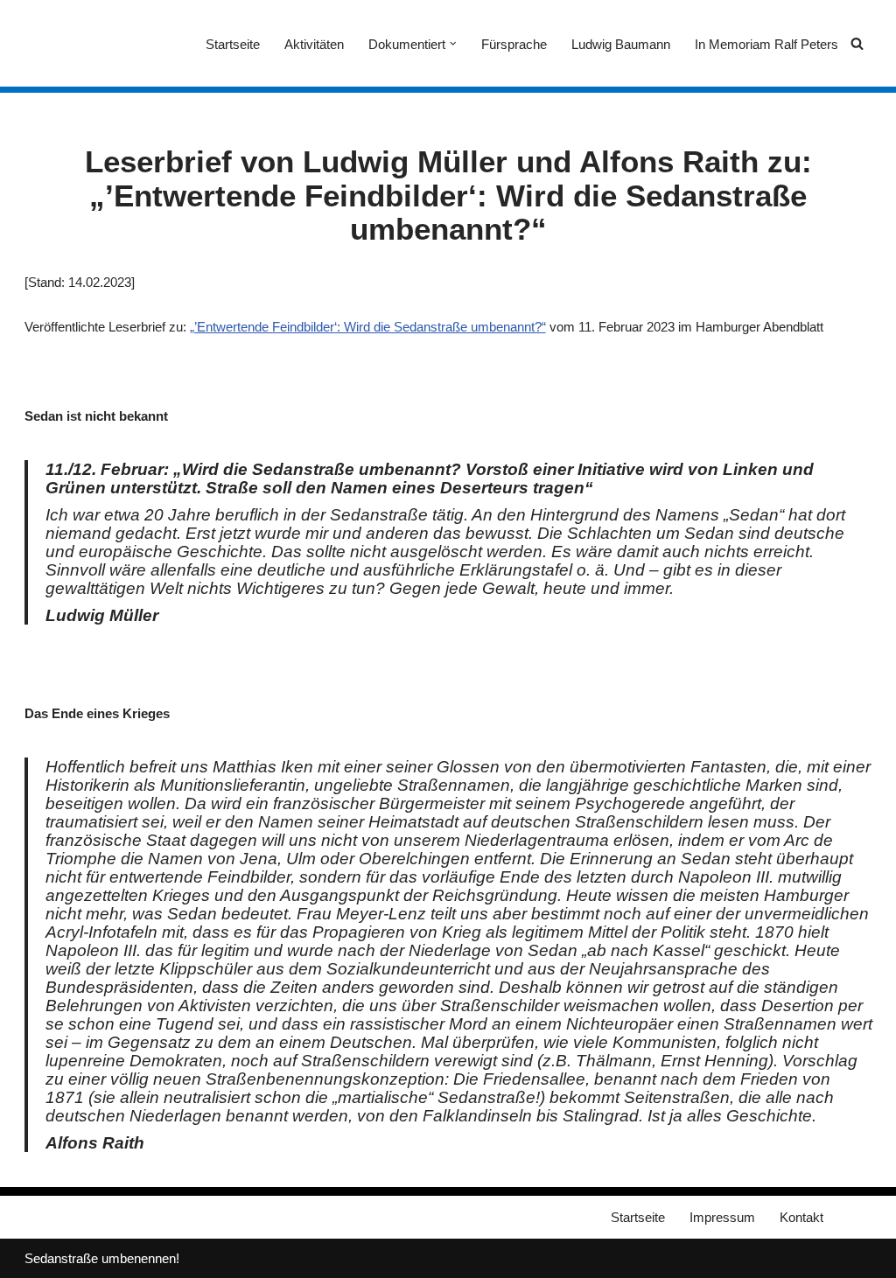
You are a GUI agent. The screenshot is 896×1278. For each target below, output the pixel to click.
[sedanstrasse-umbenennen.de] (77, 43)
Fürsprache (514, 44)
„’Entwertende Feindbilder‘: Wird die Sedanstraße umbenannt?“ (368, 326)
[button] (453, 43)
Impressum (722, 1217)
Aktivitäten (314, 44)
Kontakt (801, 1217)
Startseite (233, 44)
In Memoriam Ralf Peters (766, 44)
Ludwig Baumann (620, 44)
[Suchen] (857, 43)
